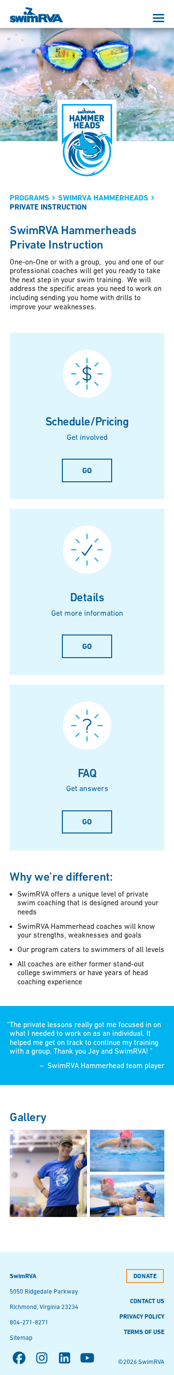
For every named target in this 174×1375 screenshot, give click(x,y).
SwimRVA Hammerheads (103, 197)
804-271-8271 (29, 1322)
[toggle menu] (158, 18)
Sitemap (21, 1337)
